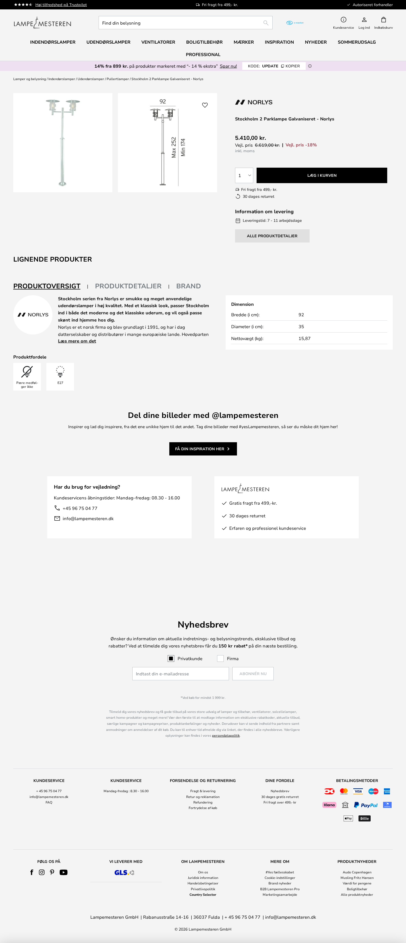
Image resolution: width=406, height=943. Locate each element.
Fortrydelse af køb (203, 807)
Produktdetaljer (128, 286)
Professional (203, 54)
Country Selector (202, 894)
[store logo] (42, 22)
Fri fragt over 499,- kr (279, 802)
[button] (204, 105)
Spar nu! (228, 66)
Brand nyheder (279, 883)
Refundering (202, 802)
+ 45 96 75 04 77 (49, 791)
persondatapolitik (226, 735)
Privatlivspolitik (203, 889)
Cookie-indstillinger (280, 877)
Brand (188, 286)
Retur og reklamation (203, 796)
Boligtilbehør (357, 889)
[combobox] (185, 22)
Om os (203, 872)
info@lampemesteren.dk (88, 518)
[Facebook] (31, 872)
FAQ (49, 802)
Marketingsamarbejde (280, 894)
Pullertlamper (118, 79)
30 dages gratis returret (280, 796)
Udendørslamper (91, 79)
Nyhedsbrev (280, 791)
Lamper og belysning (29, 79)
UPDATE (274, 66)
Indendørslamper (61, 79)
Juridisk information (203, 877)
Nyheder (316, 42)
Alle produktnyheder (357, 894)
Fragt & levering (202, 791)
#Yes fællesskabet (280, 872)
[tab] (50, 286)
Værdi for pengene (357, 883)
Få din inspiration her (199, 448)
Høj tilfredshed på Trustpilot (61, 4)
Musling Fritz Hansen (357, 877)
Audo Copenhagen (357, 872)
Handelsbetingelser (203, 883)
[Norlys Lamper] (264, 102)
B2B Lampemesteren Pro (280, 889)
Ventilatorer (158, 42)
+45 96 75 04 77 (80, 508)
